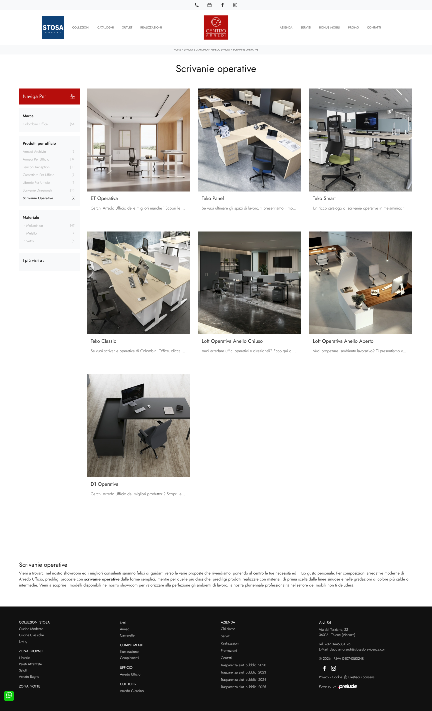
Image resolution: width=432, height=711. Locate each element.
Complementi (129, 658)
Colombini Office (35, 124)
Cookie (337, 677)
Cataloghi (106, 27)
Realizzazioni (151, 27)
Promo (353, 27)
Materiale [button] (31, 217)
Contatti (374, 27)
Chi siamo (228, 629)
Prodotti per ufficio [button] (39, 143)
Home (177, 50)
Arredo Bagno (29, 676)
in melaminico (33, 225)
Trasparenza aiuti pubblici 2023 (243, 672)
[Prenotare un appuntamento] (210, 5)
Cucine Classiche (31, 635)
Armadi (125, 629)
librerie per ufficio (36, 182)
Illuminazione (129, 651)
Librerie (24, 658)
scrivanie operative (38, 198)
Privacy (324, 677)
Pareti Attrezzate (30, 664)
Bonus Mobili (329, 27)
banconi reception (36, 167)
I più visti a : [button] (33, 261)
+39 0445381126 (337, 644)
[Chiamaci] (197, 5)
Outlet (127, 27)
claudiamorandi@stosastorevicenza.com (358, 649)
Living (23, 641)
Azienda (286, 27)
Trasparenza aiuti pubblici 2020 (243, 665)
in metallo (30, 233)
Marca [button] (28, 116)
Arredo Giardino (132, 691)
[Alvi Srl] (216, 27)
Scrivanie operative (245, 50)
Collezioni (81, 27)
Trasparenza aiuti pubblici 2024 (243, 679)
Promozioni (229, 650)
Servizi (305, 27)
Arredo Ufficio (220, 50)
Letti (123, 623)
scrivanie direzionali (37, 190)
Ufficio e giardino (196, 50)
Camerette (127, 635)
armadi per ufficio (36, 159)
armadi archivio (34, 151)
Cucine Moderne (31, 629)
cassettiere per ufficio (38, 175)
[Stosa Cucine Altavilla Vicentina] (53, 27)
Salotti (23, 670)
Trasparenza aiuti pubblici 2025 (243, 687)
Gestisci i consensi (361, 677)
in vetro (28, 241)
